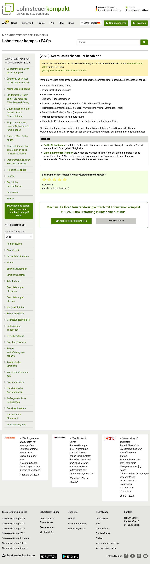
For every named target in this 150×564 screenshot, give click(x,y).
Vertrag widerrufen (106, 548)
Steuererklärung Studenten (16, 538)
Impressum (12, 192)
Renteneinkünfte (15, 313)
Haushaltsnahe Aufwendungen (15, 390)
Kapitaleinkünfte (15, 307)
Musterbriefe (46, 532)
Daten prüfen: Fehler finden (17, 138)
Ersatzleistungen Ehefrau (15, 299)
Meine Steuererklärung (18, 88)
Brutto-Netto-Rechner (55, 145)
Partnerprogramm (77, 523)
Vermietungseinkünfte (18, 319)
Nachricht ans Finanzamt (14, 416)
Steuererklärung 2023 (13, 528)
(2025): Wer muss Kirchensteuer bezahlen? (64, 70)
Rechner (11, 176)
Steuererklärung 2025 (13, 518)
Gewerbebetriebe (15, 336)
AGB (98, 523)
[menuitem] (91, 22)
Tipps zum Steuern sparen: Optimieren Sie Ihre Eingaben (18, 126)
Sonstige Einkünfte (16, 342)
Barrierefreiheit (103, 533)
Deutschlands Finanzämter (47, 520)
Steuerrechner (47, 527)
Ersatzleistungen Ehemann (15, 289)
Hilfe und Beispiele (16, 169)
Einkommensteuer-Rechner (58, 152)
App (4, 23)
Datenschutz (102, 528)
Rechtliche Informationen (14, 184)
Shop (71, 23)
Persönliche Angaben (18, 256)
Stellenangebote (76, 528)
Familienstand (14, 243)
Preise (41, 23)
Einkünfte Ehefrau (16, 275)
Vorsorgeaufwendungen (17, 374)
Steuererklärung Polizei (14, 543)
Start (14, 23)
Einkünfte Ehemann (17, 268)
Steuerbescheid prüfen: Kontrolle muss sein (19, 162)
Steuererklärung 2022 (13, 533)
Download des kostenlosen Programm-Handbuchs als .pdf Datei (18, 210)
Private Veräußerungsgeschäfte (15, 352)
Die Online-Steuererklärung (33, 13)
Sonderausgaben (15, 382)
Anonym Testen (116, 220)
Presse (10, 198)
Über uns (72, 512)
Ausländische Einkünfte (14, 364)
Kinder (10, 262)
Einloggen (140, 23)
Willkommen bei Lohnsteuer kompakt (18, 70)
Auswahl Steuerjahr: (15, 231)
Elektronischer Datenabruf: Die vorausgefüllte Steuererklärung (18, 99)
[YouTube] (145, 556)
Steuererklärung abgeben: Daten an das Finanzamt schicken (18, 150)
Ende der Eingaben (16, 424)
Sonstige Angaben (16, 408)
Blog (61, 23)
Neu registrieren (117, 23)
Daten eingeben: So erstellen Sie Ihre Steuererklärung (18, 112)
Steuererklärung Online (14, 512)
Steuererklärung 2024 (13, 523)
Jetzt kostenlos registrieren (73, 221)
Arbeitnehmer (14, 281)
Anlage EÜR (13, 250)
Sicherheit (27, 23)
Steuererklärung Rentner (15, 548)
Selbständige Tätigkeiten (13, 328)
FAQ (52, 23)
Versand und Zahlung (107, 543)
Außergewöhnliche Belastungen (16, 400)
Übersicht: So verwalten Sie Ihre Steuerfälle (18, 80)
